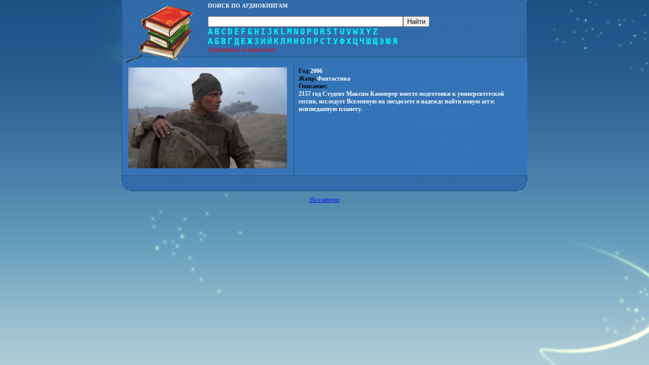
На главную (325, 199)
